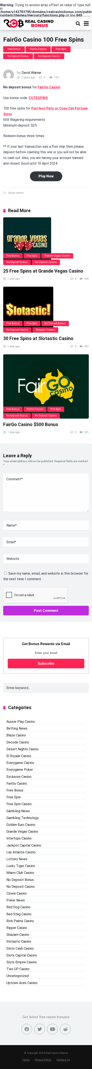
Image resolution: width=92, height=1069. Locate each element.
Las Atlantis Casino (21, 852)
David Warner (32, 73)
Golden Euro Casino (20, 825)
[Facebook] (26, 1029)
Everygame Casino (20, 763)
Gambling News (18, 811)
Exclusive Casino (18, 777)
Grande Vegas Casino (57, 255)
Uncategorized (17, 976)
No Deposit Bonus (18, 56)
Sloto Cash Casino (20, 948)
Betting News (16, 728)
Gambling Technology (22, 818)
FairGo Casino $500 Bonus (30, 424)
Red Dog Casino (18, 907)
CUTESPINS (38, 98)
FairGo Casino (38, 49)
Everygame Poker (19, 770)
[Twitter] (39, 1029)
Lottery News (16, 859)
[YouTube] (52, 1029)
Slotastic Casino (45, 329)
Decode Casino (17, 742)
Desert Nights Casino (22, 749)
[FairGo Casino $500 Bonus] (46, 386)
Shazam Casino (17, 935)
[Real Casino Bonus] (29, 23)
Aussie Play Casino (20, 722)
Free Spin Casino (19, 804)
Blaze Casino (16, 735)
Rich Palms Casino (20, 921)
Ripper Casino (16, 928)
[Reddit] (65, 1029)
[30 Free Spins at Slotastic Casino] (46, 310)
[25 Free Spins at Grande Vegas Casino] (46, 241)
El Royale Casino (18, 756)
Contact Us (63, 1059)
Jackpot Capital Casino (23, 845)
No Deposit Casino (49, 56)
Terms (26, 1059)
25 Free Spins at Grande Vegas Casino (43, 271)
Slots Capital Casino (21, 955)
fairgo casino (15, 192)
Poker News (15, 900)
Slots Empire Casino (21, 962)
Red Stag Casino (18, 914)
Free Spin (61, 49)
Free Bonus (14, 49)
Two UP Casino (18, 969)
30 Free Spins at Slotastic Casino (38, 338)
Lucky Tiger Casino (20, 866)
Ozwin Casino (16, 893)
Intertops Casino (19, 838)
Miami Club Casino (20, 873)
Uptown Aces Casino (21, 983)
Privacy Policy (43, 1059)
